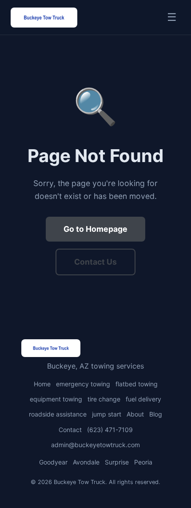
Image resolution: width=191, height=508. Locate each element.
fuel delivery (143, 399)
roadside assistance (58, 414)
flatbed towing (136, 384)
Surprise (117, 462)
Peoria (143, 462)
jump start (106, 414)
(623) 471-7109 (110, 429)
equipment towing (56, 399)
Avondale (86, 462)
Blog (155, 414)
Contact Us (95, 261)
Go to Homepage (95, 229)
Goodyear (53, 462)
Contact (70, 429)
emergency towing (83, 384)
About (135, 414)
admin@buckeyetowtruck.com (95, 444)
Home (42, 384)
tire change (104, 399)
